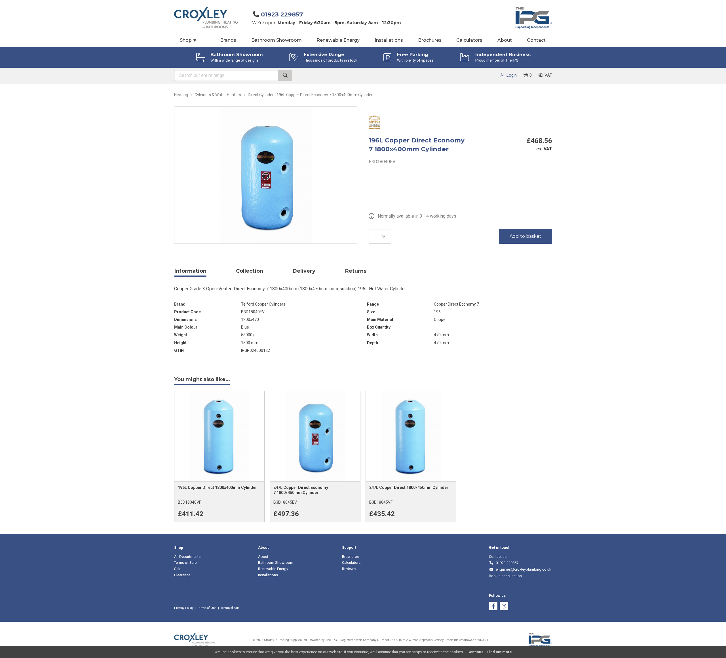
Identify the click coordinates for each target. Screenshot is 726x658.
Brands (228, 40)
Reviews (349, 569)
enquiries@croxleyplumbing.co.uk (522, 569)
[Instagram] (504, 607)
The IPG (331, 640)
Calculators (469, 40)
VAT (547, 75)
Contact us (497, 556)
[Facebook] (493, 607)
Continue (475, 652)
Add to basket (525, 236)
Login (510, 75)
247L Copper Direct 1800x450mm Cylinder (408, 487)
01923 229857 (282, 14)
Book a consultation (505, 576)
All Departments (187, 556)
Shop (188, 40)
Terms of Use (206, 608)
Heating (181, 95)
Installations (389, 40)
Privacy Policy (183, 608)
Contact (536, 40)
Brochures (430, 40)
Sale (177, 569)
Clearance (182, 575)
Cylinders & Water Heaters (218, 95)
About (504, 40)
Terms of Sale (185, 562)
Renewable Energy (338, 40)
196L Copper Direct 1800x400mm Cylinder (217, 487)
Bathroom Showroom (276, 40)
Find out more (499, 652)
